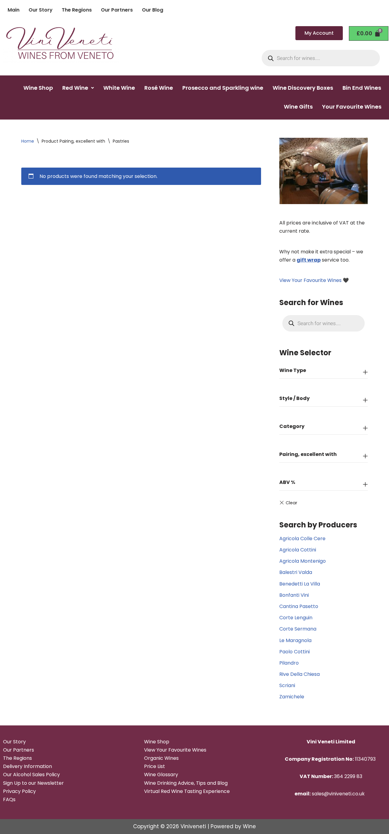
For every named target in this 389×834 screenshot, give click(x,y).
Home (27, 141)
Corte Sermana (297, 628)
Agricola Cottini (297, 549)
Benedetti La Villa (299, 583)
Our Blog (152, 9)
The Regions (77, 9)
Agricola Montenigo (302, 561)
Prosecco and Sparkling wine (222, 88)
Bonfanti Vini (294, 595)
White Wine (119, 88)
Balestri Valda (295, 572)
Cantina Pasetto (298, 606)
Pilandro (289, 662)
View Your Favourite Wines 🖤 (314, 280)
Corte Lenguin (295, 617)
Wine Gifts (298, 106)
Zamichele (291, 696)
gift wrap (309, 259)
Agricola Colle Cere (302, 538)
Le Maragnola (295, 640)
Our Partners (117, 9)
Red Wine (75, 88)
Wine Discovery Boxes (303, 88)
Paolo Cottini (294, 651)
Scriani (287, 685)
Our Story (41, 9)
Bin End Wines (362, 88)
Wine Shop (38, 88)
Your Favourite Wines (351, 106)
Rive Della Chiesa (299, 674)
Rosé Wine (158, 88)
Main (13, 9)
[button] (78, 87)
